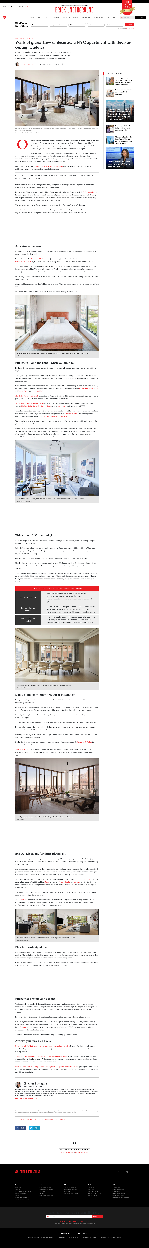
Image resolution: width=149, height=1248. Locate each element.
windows (62, 1119)
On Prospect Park (89, 192)
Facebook (8, 6)
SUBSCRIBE (141, 17)
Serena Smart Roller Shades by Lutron (29, 403)
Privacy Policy (61, 1237)
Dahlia (46, 882)
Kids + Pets (91, 1189)
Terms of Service (73, 1237)
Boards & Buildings (70, 17)
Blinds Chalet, (23, 391)
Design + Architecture (24, 38)
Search (129, 24)
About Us (111, 17)
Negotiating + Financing (21, 1197)
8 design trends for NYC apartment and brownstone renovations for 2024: (42, 1046)
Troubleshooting (93, 1195)
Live (47, 17)
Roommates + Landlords (46, 1189)
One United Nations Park (40, 259)
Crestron (23, 1027)
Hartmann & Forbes (84, 742)
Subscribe (97, 1217)
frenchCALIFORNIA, (23, 262)
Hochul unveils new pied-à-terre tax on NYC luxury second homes (120, 164)
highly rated (62, 406)
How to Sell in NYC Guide (71, 1193)
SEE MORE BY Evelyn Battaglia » (27, 1099)
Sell (40, 17)
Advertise (86, 17)
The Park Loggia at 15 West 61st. (55, 416)
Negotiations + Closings (70, 1189)
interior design (47, 1119)
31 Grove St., (22, 900)
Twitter (11, 6)
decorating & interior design (30, 1119)
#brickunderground (81, 1152)
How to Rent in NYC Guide (47, 1195)
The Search (43, 1193)
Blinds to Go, (94, 388)
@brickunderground (67, 1152)
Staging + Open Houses (70, 1187)
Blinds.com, (83, 388)
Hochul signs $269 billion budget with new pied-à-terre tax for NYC (123, 128)
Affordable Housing (21, 1193)
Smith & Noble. (38, 391)
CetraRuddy (88, 879)
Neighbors (91, 1187)
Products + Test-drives (94, 1193)
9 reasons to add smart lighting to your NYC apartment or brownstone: (41, 1056)
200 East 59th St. (64, 882)
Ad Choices (85, 1237)
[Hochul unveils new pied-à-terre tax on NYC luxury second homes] (120, 158)
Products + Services (118, 1195)
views (56, 1119)
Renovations (116, 1191)
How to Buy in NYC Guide (22, 1200)
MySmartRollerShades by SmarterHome (36, 406)
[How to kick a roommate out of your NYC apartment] (110, 93)
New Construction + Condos (23, 1191)
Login (94, 1237)
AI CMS (119, 1237)
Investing (17, 1189)
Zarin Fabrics (20, 749)
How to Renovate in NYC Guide (121, 1197)
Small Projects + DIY (118, 1189)
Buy (25, 17)
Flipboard (20, 6)
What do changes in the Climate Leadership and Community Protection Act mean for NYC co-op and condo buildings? (120, 114)
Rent (32, 17)
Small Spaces (116, 1187)
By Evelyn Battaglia (28, 64)
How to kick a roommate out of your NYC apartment (123, 92)
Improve (56, 17)
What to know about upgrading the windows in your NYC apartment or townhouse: (46, 1066)
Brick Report (99, 17)
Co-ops (17, 1195)
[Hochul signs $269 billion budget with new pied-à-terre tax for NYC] (110, 129)
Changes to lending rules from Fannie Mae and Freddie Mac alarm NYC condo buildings (123, 140)
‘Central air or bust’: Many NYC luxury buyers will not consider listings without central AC (124, 81)
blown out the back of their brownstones (48, 166)
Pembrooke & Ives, (71, 414)
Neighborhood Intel (93, 1191)
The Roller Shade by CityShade (27, 396)
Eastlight (77, 882)
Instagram (15, 6)
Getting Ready (67, 1191)
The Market (18, 1187)
